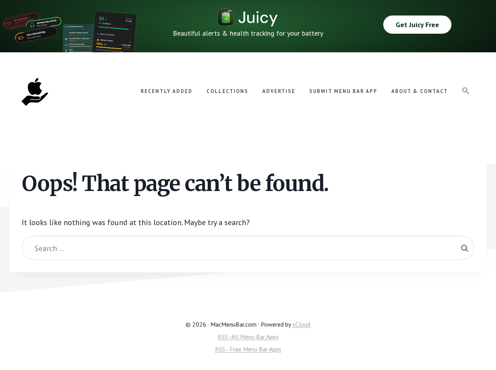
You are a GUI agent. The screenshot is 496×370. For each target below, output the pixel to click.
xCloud (301, 324)
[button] (466, 91)
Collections (227, 91)
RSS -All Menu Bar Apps (248, 337)
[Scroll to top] (475, 338)
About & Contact (419, 91)
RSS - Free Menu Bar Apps (248, 349)
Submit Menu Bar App (343, 91)
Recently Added (167, 91)
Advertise (278, 91)
